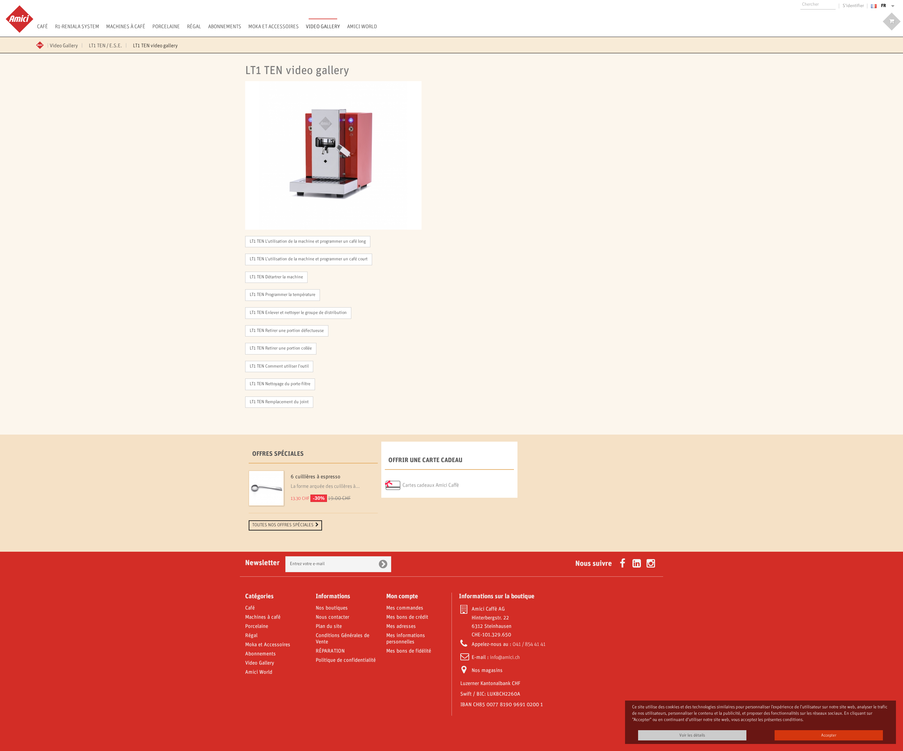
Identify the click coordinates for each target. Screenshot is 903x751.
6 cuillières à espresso (315, 476)
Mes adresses (401, 626)
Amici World (362, 26)
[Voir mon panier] (891, 21)
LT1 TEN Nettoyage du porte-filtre (280, 384)
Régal (194, 26)
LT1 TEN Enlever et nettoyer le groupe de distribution (298, 313)
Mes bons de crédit (407, 617)
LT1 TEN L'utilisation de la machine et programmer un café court (309, 259)
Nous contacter (332, 617)
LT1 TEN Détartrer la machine (276, 277)
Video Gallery (323, 26)
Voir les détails (692, 735)
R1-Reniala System (77, 26)
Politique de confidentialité (346, 660)
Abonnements (224, 26)
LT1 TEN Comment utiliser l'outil (279, 366)
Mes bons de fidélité (408, 651)
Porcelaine (166, 26)
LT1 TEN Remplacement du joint (279, 402)
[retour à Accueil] (42, 44)
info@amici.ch (505, 657)
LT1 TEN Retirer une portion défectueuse (287, 331)
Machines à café (125, 26)
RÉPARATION (330, 651)
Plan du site (329, 626)
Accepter (828, 735)
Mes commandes (404, 608)
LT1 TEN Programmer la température (282, 295)
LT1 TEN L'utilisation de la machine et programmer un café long (308, 242)
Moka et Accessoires (273, 26)
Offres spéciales (278, 454)
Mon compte (402, 596)
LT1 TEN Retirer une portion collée (281, 348)
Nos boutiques (332, 608)
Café (42, 26)
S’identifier (853, 6)
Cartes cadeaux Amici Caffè (430, 485)
